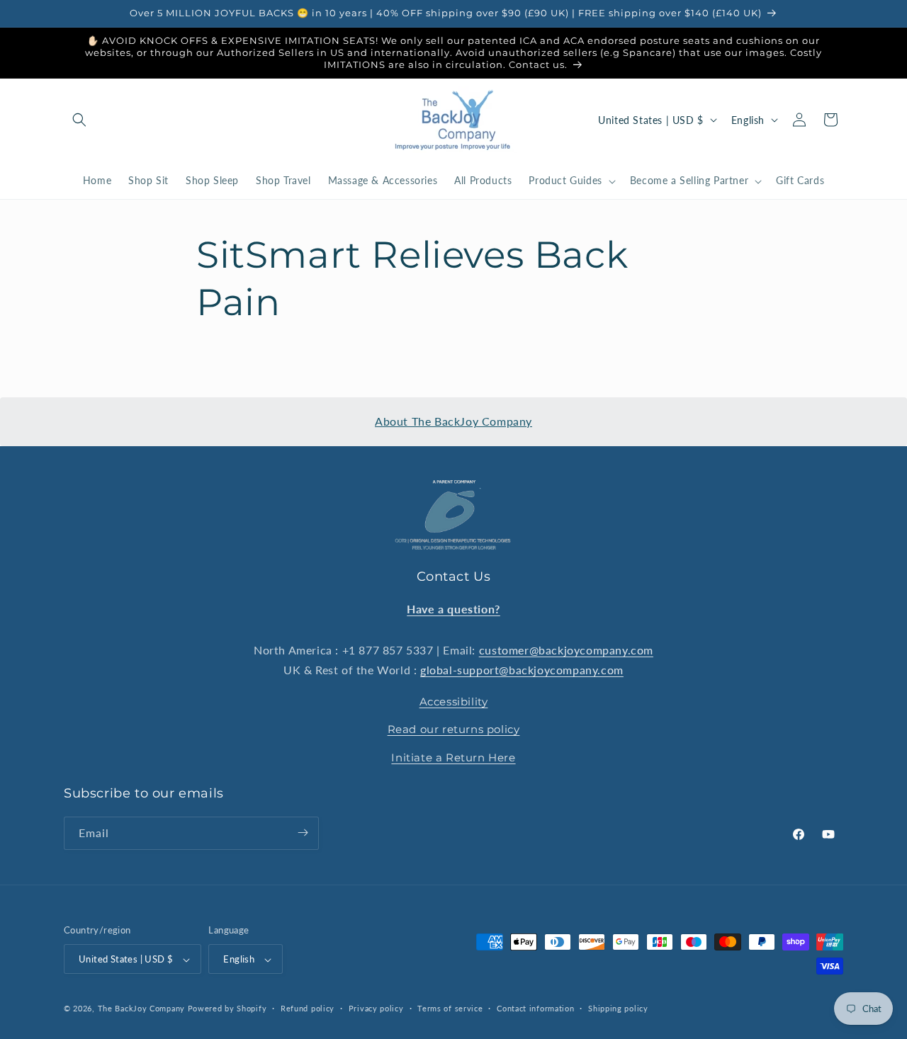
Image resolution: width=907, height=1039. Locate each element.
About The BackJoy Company (453, 421)
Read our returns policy (454, 729)
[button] (79, 119)
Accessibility (453, 701)
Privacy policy (376, 1008)
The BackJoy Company (143, 1009)
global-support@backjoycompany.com (522, 669)
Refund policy (307, 1008)
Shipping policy (618, 1008)
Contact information (535, 1008)
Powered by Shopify (227, 1009)
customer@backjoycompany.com (566, 649)
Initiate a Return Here (453, 756)
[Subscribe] (302, 832)
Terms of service (450, 1008)
